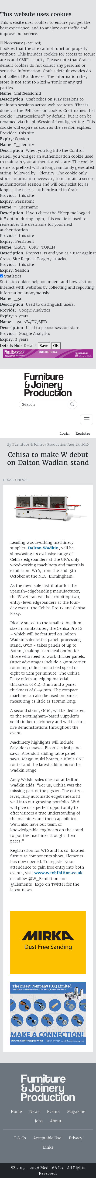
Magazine (76, 1111)
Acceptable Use (47, 1138)
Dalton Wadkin (43, 548)
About (56, 1121)
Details (6, 345)
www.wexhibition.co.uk (58, 872)
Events (53, 1111)
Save (44, 345)
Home (8, 480)
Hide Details (25, 345)
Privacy (75, 1138)
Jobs (39, 1121)
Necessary (22, 43)
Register (82, 433)
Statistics (12, 276)
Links (48, 1147)
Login (64, 433)
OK (56, 345)
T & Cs (20, 1138)
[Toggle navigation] (86, 419)
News (22, 480)
